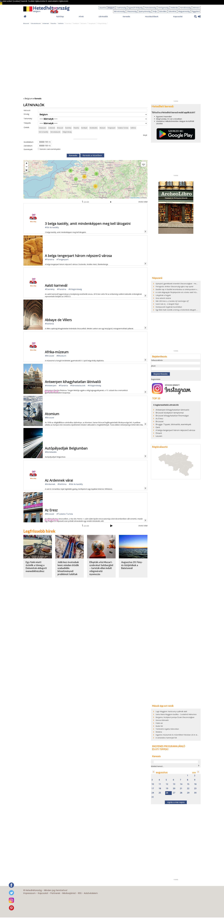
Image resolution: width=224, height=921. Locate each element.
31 (153, 797)
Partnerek (55, 893)
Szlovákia (162, 11)
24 (153, 793)
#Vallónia (49, 323)
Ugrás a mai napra (175, 802)
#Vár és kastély (52, 227)
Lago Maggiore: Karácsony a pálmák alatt (171, 711)
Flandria (53, 23)
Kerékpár (76, 23)
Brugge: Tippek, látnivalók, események (173, 424)
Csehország (121, 8)
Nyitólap (60, 16)
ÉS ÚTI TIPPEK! (160, 749)
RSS (80, 893)
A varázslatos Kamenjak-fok (166, 738)
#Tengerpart (62, 259)
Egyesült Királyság (135, 8)
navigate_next (198, 765)
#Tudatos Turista (64, 513)
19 (167, 788)
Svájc (155, 11)
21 (181, 788)
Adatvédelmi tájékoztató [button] (58, 1)
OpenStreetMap (135, 198)
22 (188, 788)
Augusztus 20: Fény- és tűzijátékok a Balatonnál (132, 565)
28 (181, 793)
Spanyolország (145, 11)
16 (195, 784)
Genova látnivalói (162, 720)
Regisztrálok (155, 379)
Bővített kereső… (157, 766)
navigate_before (153, 771)
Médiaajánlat (69, 893)
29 (188, 793)
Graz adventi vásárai (163, 298)
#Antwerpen (50, 385)
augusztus (162, 772)
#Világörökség (75, 289)
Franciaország (150, 8)
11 (160, 784)
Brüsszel (26, 23)
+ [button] (26, 163)
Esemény (68, 23)
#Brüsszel (49, 355)
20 (174, 788)
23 (195, 788)
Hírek (81, 16)
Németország (119, 11)
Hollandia (174, 8)
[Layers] (143, 164)
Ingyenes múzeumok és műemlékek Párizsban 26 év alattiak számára (182, 735)
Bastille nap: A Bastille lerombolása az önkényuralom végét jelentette (182, 289)
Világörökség (101, 23)
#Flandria (49, 259)
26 (167, 793)
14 (181, 784)
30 (195, 793)
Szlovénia (172, 11)
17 (153, 788)
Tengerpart (92, 23)
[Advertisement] (175, 64)
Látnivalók (103, 16)
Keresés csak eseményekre (49, 149)
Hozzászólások (151, 16)
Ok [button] (1, 3)
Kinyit (145, 135)
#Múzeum (61, 355)
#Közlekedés (51, 452)
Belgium (111, 8)
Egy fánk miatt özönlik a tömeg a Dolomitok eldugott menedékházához (36, 566)
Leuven (159, 436)
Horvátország (185, 8)
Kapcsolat (178, 16)
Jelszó (153, 366)
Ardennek (45, 23)
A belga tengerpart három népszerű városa (175, 430)
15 (188, 784)
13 (174, 784)
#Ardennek (50, 484)
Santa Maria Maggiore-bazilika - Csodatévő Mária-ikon (176, 714)
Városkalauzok (36, 23)
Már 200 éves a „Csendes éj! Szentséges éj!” (172, 301)
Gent (158, 427)
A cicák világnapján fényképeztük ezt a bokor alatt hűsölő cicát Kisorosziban (184, 292)
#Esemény (50, 289)
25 (160, 793)
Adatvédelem (91, 893)
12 (167, 784)
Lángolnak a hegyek (163, 295)
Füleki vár (159, 723)
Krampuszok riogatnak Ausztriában (169, 307)
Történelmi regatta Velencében (167, 729)
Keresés (126, 16)
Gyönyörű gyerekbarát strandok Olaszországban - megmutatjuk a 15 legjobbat (185, 283)
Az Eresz (159, 418)
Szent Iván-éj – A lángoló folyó (167, 304)
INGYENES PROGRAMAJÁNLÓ (168, 746)
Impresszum (29, 893)
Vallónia (60, 23)
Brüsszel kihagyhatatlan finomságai (172, 415)
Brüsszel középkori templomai (170, 413)
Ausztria (103, 8)
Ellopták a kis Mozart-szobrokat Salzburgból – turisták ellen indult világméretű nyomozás (101, 568)
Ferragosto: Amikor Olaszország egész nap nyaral (174, 286)
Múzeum (83, 23)
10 (153, 784)
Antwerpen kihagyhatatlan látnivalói (172, 410)
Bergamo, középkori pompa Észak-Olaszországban (175, 717)
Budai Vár (159, 726)
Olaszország (132, 11)
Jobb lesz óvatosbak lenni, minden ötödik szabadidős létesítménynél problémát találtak (68, 568)
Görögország (163, 8)
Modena (159, 732)
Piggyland (196, 11)
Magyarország (184, 11)
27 (174, 793)
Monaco (196, 8)
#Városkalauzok (77, 385)
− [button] (26, 166)
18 (160, 788)
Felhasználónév (157, 360)
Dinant (159, 433)
